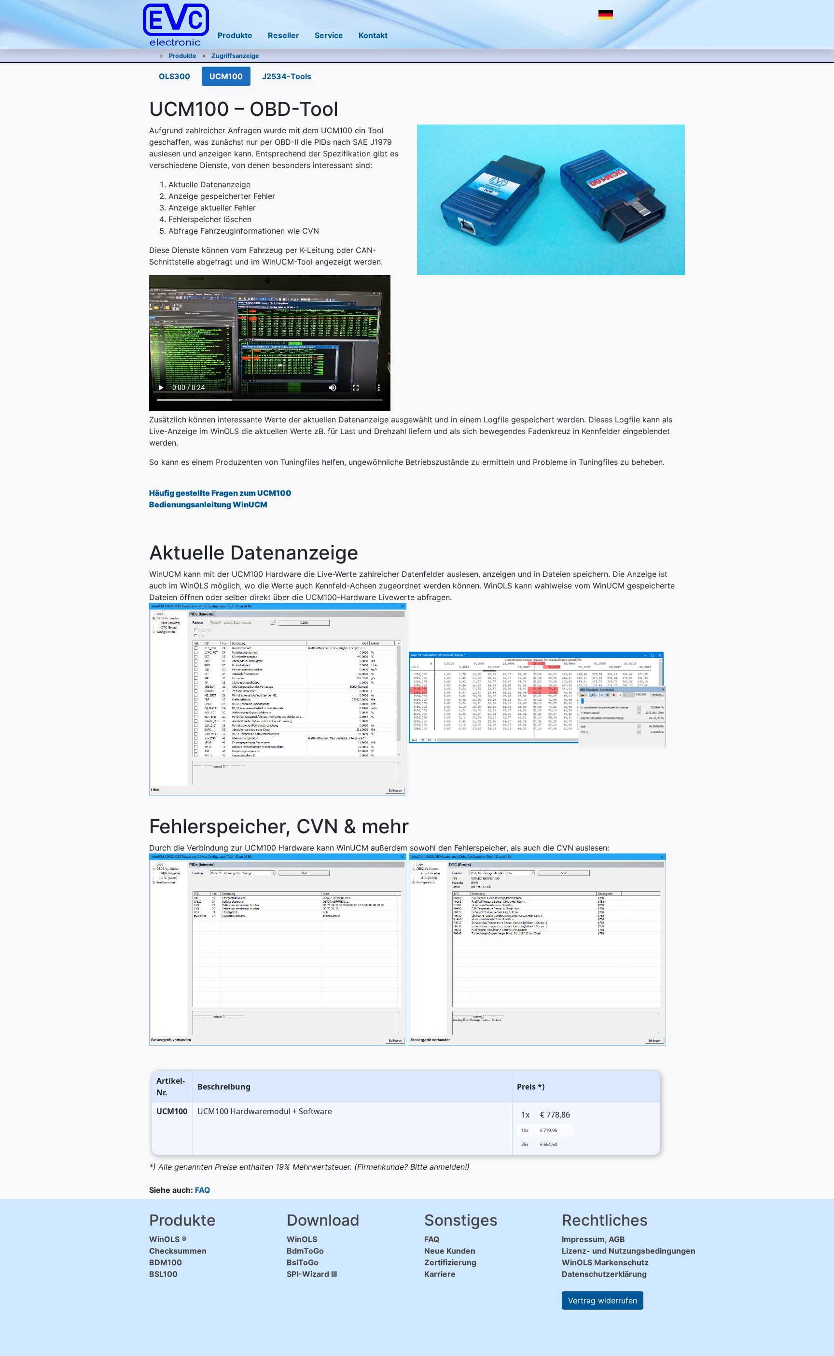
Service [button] (329, 35)
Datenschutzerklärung (604, 1274)
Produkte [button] (235, 35)
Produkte (182, 55)
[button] (606, 15)
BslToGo (303, 1262)
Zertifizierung (450, 1262)
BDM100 (165, 1262)
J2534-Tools (286, 76)
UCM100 (226, 76)
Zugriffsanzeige (235, 55)
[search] (652, 14)
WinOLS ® (168, 1239)
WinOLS (302, 1239)
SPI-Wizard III (312, 1274)
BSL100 (163, 1274)
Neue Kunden (449, 1251)
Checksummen (178, 1251)
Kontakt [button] (373, 35)
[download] (631, 14)
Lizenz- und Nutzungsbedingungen (628, 1251)
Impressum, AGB (593, 1239)
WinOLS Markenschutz (605, 1262)
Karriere (440, 1274)
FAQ (202, 1190)
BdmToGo (305, 1251)
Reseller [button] (283, 35)
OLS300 (174, 76)
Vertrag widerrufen (602, 1300)
